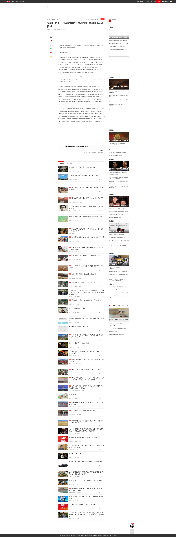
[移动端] (138, 1)
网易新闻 (114, 19)
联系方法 (83, 535)
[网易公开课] (142, 1)
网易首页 (13, 1)
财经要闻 (111, 130)
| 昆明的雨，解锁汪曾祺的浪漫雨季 (118, 293)
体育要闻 (111, 159)
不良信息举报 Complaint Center (103, 535)
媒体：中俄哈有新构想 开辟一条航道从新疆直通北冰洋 (86, 216)
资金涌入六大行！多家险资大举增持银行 (118, 152)
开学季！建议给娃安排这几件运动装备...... (118, 328)
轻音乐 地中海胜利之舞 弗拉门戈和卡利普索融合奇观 (88, 237)
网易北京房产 (53, 19)
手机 (127, 305)
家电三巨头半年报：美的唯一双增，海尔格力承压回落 (85, 480)
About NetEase (73, 535)
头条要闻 (111, 77)
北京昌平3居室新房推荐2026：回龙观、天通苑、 (119, 46)
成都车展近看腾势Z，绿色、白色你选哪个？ (118, 271)
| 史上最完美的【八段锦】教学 (117, 290)
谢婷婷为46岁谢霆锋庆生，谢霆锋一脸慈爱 (118, 211)
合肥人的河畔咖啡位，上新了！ (78, 308)
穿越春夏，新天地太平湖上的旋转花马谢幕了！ (83, 167)
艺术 (119, 305)
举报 (104, 29)
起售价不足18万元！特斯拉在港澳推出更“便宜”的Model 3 (86, 461)
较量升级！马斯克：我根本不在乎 (116, 234)
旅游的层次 (72, 394)
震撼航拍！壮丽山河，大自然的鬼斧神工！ (85, 282)
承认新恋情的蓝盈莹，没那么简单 (116, 217)
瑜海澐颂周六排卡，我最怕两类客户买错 (76, 147)
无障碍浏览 (22, 1)
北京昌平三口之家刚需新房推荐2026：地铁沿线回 (119, 49)
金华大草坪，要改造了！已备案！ (79, 326)
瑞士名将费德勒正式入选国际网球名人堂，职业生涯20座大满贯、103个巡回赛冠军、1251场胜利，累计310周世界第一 (86, 514)
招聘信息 (87, 535)
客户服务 (91, 535)
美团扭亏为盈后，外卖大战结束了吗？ (117, 237)
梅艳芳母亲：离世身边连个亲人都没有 (117, 208)
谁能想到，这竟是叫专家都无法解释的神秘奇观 (86, 300)
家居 (114, 305)
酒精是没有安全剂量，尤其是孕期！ (117, 334)
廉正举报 (111, 535)
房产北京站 (102, 150)
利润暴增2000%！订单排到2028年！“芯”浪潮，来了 (85, 437)
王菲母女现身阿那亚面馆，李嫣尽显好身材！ (119, 214)
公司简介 (79, 535)
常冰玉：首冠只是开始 (76, 453)
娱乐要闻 (111, 194)
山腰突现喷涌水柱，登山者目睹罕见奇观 (84, 274)
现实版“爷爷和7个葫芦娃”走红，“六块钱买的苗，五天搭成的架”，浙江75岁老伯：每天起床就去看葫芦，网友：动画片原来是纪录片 (86, 292)
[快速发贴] (51, 37)
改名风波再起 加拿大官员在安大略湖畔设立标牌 (83, 175)
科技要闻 (111, 221)
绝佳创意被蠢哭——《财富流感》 (79, 343)
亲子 (110, 305)
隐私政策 (95, 535)
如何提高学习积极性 (113, 331)
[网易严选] (147, 1)
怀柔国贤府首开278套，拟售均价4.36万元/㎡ (119, 43)
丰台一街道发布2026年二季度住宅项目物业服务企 (119, 40)
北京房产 (111, 27)
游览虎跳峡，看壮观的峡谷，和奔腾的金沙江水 (86, 255)
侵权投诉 (115, 535)
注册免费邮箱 (164, 1)
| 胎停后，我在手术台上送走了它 (118, 286)
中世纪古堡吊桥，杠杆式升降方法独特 (83, 410)
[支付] (151, 1)
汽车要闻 (111, 253)
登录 (159, 1)
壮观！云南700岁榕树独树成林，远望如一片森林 (86, 369)
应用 (17, 1)
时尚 (123, 305)
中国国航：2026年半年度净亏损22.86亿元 (82, 504)
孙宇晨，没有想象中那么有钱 (115, 155)
